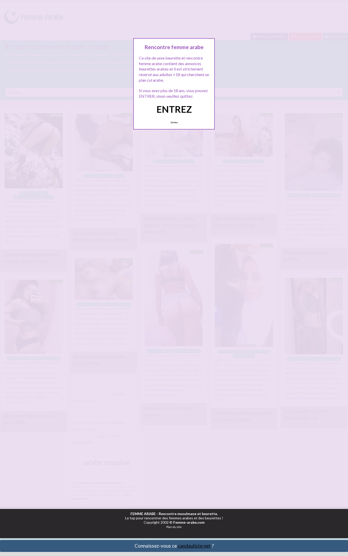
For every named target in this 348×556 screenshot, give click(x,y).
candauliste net (194, 546)
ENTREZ (174, 109)
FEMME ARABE (143, 513)
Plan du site (174, 527)
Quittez (174, 122)
